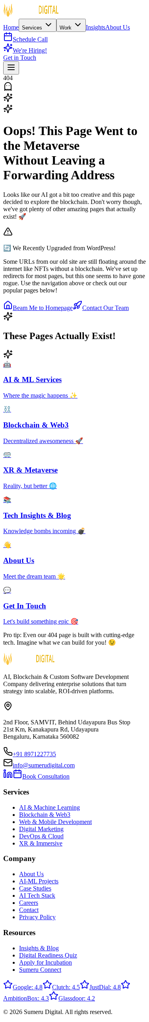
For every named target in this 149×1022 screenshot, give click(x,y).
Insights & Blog (39, 948)
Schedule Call (30, 39)
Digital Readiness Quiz (48, 955)
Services (33, 28)
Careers (28, 902)
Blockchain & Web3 (44, 814)
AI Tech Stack (37, 895)
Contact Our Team (105, 307)
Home (11, 27)
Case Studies (35, 888)
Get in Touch (19, 57)
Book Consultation (46, 776)
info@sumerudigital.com (44, 765)
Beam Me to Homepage (43, 307)
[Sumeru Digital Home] (31, 15)
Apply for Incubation (45, 962)
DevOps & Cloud (41, 836)
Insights (95, 27)
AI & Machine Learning (49, 807)
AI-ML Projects (38, 881)
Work (66, 28)
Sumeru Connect (40, 969)
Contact (29, 909)
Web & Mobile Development (55, 821)
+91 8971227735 (34, 754)
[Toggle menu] (11, 68)
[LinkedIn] (8, 776)
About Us (117, 27)
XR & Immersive (40, 843)
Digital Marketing (41, 829)
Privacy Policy (37, 917)
